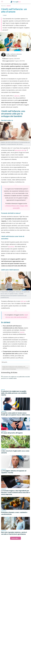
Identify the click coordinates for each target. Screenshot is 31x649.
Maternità (3, 5)
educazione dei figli (20, 150)
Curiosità (3, 411)
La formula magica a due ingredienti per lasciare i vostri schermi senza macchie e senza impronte (15, 492)
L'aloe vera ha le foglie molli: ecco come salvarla (15, 452)
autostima (11, 246)
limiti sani (23, 301)
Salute (3, 389)
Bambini (9, 5)
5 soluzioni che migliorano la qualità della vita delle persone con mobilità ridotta (14, 393)
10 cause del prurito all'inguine (12, 433)
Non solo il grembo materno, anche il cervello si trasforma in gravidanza (14, 533)
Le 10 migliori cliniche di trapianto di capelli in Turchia (13, 471)
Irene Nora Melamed (11, 55)
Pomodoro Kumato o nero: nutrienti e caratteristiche (14, 513)
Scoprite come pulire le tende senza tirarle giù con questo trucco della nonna (15, 414)
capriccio (17, 95)
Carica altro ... (15, 538)
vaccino (22, 332)
